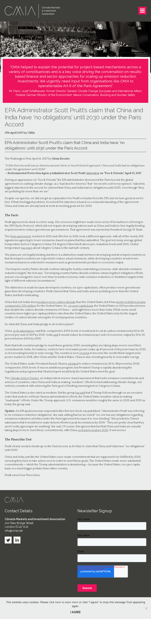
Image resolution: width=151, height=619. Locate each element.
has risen (26, 248)
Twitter (8, 540)
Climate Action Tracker (24, 378)
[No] (146, 608)
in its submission (23, 331)
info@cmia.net (14, 530)
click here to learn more (63, 602)
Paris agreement (20, 236)
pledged (73, 363)
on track (84, 353)
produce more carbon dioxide (56, 302)
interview (93, 173)
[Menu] (142, 11)
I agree (75, 612)
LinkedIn (17, 540)
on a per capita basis (80, 305)
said (55, 334)
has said (80, 392)
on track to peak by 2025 (93, 430)
